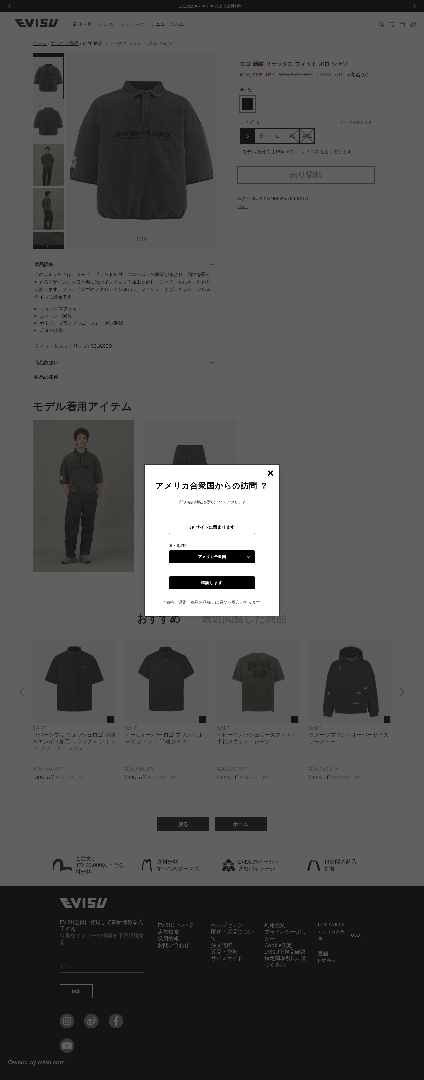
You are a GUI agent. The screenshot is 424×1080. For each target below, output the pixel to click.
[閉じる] (270, 473)
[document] (212, 543)
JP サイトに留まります (212, 527)
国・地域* (177, 545)
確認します (212, 582)
